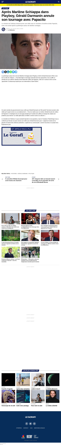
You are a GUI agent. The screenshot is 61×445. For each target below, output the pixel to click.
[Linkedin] (8, 72)
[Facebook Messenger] (13, 72)
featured (14, 173)
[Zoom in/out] (5, 443)
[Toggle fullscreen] (3, 443)
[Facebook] (3, 72)
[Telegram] (16, 72)
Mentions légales (39, 428)
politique (31, 173)
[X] (5, 72)
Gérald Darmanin (23, 173)
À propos (19, 428)
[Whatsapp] (10, 72)
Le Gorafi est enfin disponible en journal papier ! (30, 5)
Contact (25, 428)
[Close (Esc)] (0, 443)
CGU (31, 428)
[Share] (2, 443)
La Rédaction (11, 30)
